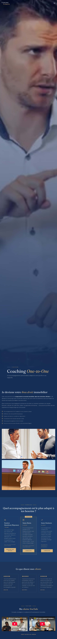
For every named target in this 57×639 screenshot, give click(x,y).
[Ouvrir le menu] (54, 3)
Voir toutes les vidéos (28, 634)
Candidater (28, 550)
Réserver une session (10, 550)
